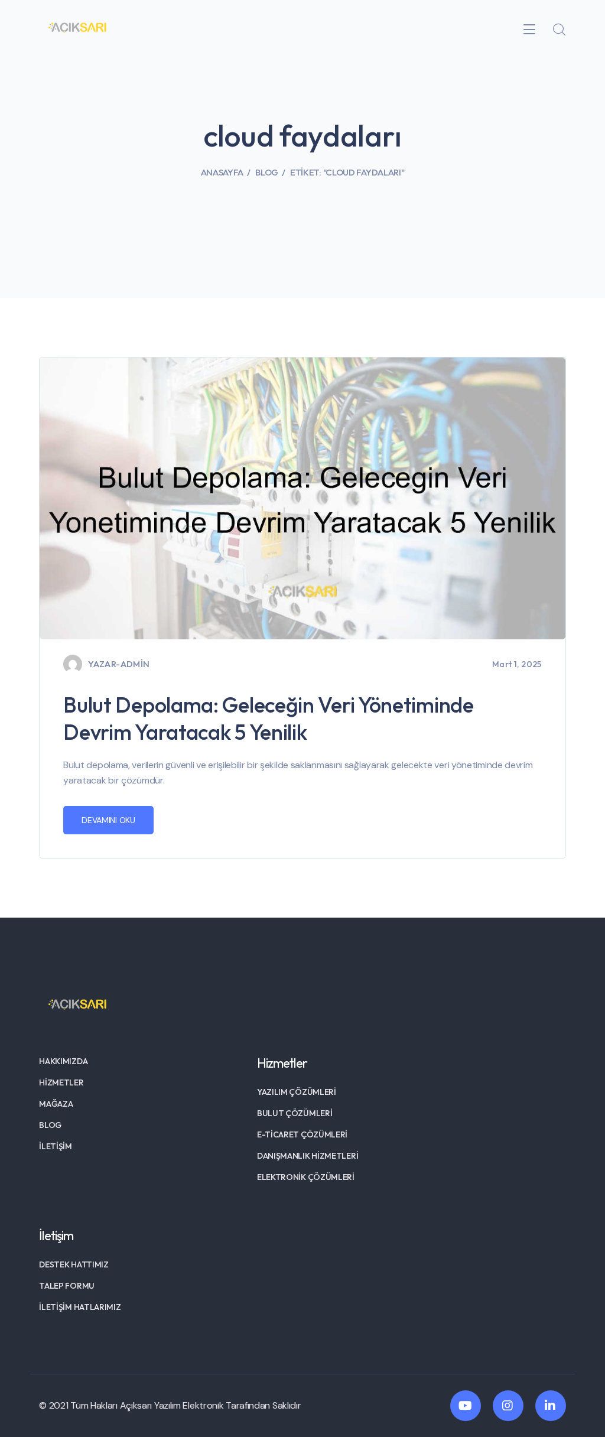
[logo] (77, 28)
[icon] (465, 1405)
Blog (266, 172)
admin (135, 663)
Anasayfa (222, 172)
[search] (559, 30)
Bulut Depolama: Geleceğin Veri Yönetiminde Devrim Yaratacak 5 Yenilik (268, 718)
